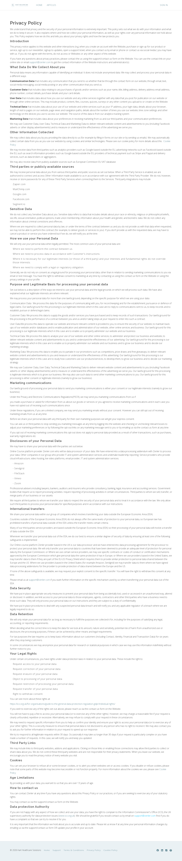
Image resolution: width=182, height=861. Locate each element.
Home (47, 850)
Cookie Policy (110, 850)
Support (57, 850)
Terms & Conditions (74, 850)
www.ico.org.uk (66, 815)
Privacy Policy (94, 850)
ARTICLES (51, 5)
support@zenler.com (40, 62)
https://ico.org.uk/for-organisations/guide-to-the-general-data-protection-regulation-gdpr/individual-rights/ (62, 703)
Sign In (164, 5)
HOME (39, 5)
